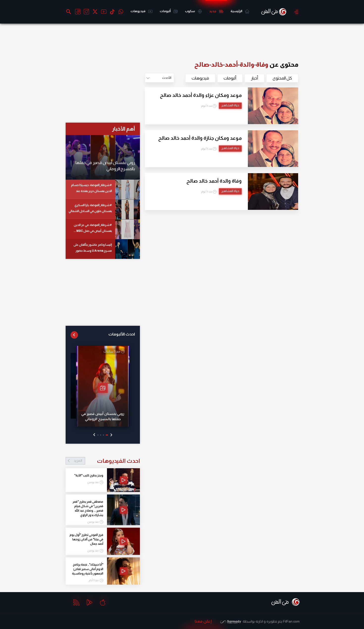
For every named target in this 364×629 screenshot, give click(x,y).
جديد (213, 11)
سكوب (190, 11)
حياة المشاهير (230, 105)
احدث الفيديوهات (107, 461)
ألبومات (165, 11)
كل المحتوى (282, 78)
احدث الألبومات (121, 334)
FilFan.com (291, 621)
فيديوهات (138, 11)
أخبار (254, 78)
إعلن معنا (203, 621)
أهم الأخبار (123, 129)
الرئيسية (237, 11)
